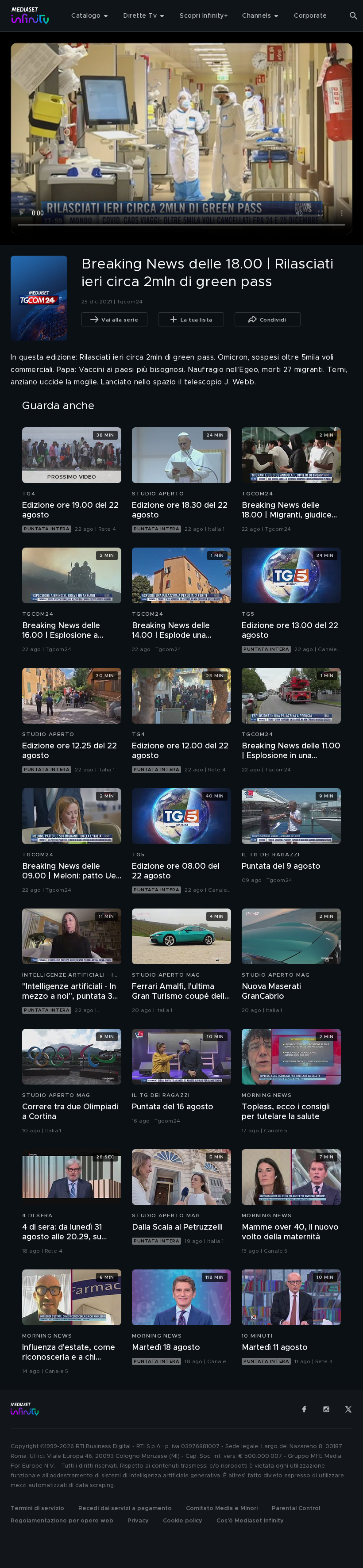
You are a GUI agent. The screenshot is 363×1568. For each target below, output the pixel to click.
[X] (348, 1409)
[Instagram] (326, 1409)
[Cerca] (353, 16)
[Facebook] (304, 1409)
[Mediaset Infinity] (30, 16)
